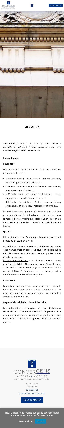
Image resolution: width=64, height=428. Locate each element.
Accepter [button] (40, 421)
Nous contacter (55, 5)
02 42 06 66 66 (32, 390)
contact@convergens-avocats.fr (32, 393)
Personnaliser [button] (26, 421)
